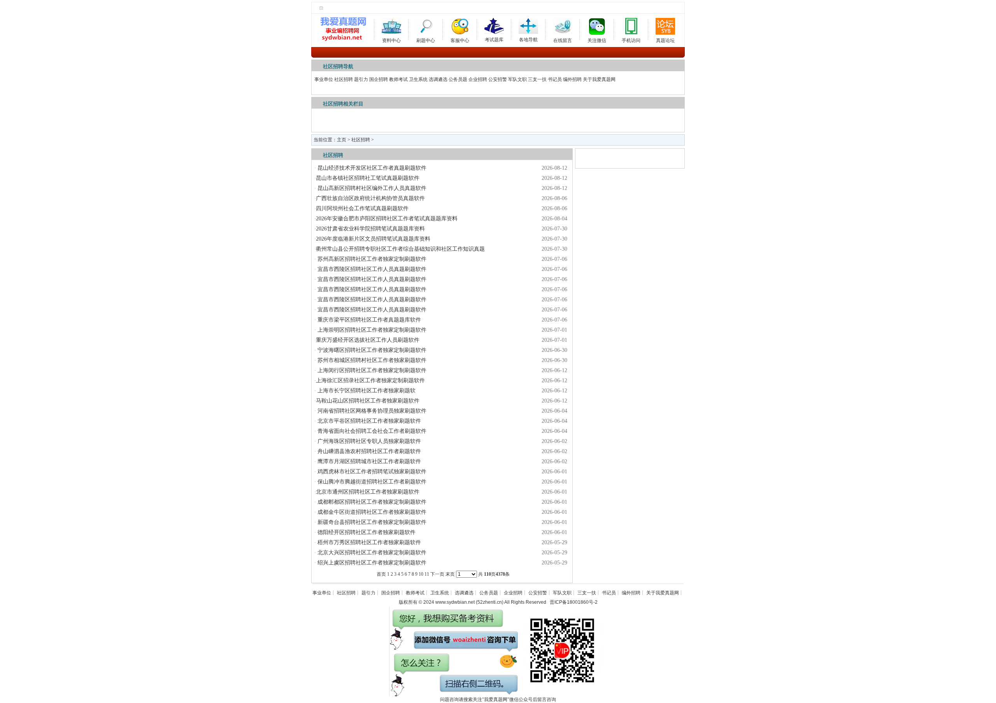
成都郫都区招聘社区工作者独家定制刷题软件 (371, 502)
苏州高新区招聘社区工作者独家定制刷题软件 (371, 259)
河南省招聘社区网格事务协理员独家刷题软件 (371, 411)
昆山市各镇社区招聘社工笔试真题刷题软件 (367, 178)
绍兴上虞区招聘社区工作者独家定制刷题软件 (371, 563)
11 (426, 574)
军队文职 (517, 79)
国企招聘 (378, 79)
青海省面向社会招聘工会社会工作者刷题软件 (371, 431)
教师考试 (398, 79)
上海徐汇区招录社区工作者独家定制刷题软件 (370, 380)
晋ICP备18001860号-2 (574, 602)
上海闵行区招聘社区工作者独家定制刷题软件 (371, 370)
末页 (450, 574)
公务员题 (458, 79)
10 (421, 574)
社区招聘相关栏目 (343, 104)
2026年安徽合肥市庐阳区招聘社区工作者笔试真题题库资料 (387, 218)
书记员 (555, 79)
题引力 (361, 79)
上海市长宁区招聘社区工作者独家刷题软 (366, 391)
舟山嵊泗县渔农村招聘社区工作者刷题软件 (368, 451)
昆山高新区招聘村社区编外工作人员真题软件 (371, 188)
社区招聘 (343, 79)
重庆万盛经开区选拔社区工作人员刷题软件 (367, 340)
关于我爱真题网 (599, 79)
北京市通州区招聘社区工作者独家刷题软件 (367, 492)
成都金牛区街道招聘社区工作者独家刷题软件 (371, 512)
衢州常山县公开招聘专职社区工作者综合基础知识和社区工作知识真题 (400, 249)
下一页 (437, 574)
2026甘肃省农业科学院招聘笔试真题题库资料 (370, 229)
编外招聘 (572, 79)
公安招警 (497, 79)
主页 (341, 139)
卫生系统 (418, 79)
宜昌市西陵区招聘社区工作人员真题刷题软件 (371, 269)
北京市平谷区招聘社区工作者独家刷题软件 (368, 421)
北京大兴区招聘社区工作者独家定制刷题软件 (371, 552)
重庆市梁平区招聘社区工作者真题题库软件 (368, 320)
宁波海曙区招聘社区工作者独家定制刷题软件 (371, 350)
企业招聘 (477, 79)
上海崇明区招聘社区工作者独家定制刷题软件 (371, 330)
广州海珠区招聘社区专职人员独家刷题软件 (368, 441)
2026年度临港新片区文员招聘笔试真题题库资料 (373, 239)
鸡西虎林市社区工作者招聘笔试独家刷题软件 (371, 472)
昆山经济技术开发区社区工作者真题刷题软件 (371, 168)
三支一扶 (537, 79)
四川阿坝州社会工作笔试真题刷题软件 (362, 208)
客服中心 (460, 39)
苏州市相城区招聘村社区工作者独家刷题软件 (371, 360)
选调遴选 (438, 79)
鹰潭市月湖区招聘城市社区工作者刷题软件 (368, 461)
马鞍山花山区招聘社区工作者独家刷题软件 (367, 401)
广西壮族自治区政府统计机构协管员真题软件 (370, 198)
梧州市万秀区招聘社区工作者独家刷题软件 (368, 542)
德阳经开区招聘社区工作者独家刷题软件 (366, 532)
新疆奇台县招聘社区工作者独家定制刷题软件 (371, 522)
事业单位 (323, 79)
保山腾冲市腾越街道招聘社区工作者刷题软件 (371, 482)
